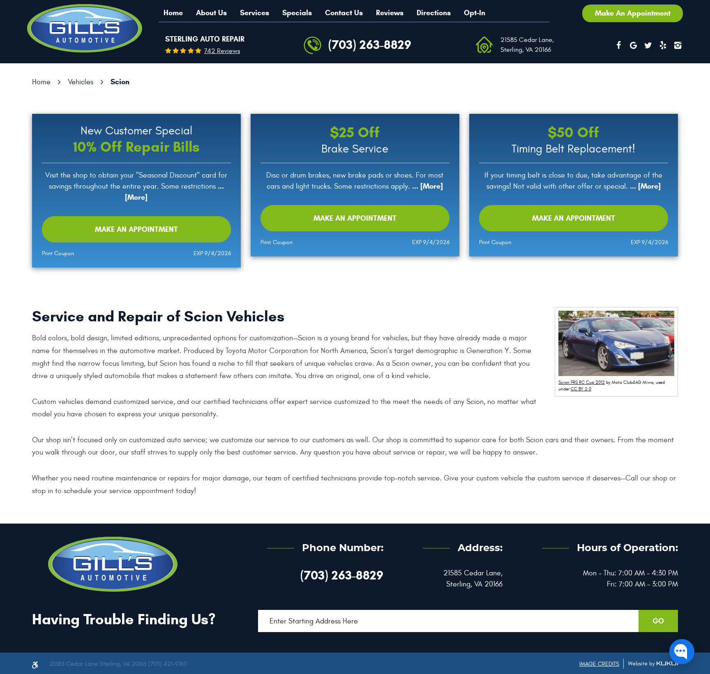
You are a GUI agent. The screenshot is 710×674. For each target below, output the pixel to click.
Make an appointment (633, 13)
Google (633, 45)
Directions (434, 12)
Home (173, 12)
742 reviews (222, 51)
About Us (211, 12)
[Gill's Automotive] (84, 28)
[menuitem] (173, 13)
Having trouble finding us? (123, 619)
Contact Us (344, 12)
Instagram (677, 45)
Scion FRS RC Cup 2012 (581, 382)
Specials (297, 12)
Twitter (648, 45)
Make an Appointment (136, 229)
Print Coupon (58, 253)
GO (658, 621)
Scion (120, 81)
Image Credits (599, 663)
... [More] (426, 186)
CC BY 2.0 (581, 389)
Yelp (662, 45)
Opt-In (474, 12)
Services (254, 12)
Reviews (389, 12)
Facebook (618, 45)
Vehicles (80, 82)
